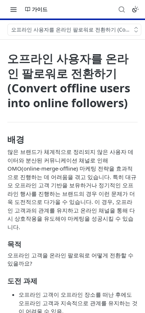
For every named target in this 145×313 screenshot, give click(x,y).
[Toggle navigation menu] (13, 9)
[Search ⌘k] (122, 9)
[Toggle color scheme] (135, 9)
